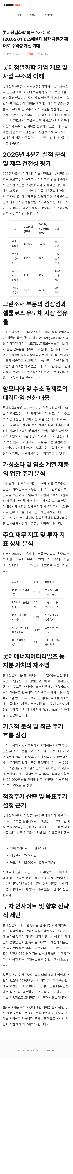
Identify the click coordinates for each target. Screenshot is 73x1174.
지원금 (33, 14)
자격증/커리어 (49, 14)
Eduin (12, 5)
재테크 (20, 14)
